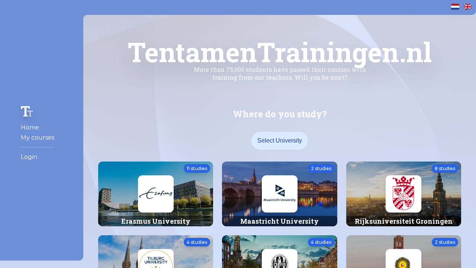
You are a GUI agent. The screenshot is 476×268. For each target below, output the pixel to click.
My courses (37, 137)
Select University (279, 140)
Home (30, 127)
